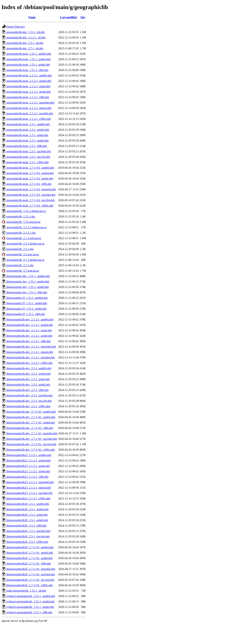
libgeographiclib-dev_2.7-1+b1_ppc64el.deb (31, 438)
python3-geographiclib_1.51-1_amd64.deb (30, 596)
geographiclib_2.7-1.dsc (20, 265)
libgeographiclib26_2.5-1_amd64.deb (27, 503)
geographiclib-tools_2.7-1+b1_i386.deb (28, 183)
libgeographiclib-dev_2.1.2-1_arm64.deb (29, 324)
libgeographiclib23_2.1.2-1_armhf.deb (28, 471)
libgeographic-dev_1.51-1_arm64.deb (27, 281)
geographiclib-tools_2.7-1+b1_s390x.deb (29, 205)
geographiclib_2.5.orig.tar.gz (22, 254)
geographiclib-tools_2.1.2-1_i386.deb (27, 97)
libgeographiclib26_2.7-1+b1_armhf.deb (29, 558)
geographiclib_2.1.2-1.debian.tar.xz (26, 227)
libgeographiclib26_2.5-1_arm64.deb (27, 509)
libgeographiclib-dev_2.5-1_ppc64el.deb (29, 395)
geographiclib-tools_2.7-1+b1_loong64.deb (31, 189)
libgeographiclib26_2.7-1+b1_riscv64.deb (30, 579)
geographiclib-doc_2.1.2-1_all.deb (25, 37)
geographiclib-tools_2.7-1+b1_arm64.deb (30, 173)
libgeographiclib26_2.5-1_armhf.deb (27, 520)
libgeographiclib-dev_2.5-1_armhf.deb (28, 384)
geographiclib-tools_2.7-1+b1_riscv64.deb (30, 200)
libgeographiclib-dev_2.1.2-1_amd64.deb (29, 319)
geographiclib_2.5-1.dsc (20, 249)
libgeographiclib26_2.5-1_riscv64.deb (28, 536)
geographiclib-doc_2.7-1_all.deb (24, 48)
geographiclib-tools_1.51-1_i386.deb (27, 70)
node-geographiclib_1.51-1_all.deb (26, 590)
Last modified (68, 17)
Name (32, 17)
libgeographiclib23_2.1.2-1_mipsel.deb (28, 487)
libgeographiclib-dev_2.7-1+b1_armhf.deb (30, 422)
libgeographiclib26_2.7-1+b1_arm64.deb (29, 552)
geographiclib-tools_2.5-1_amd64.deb (28, 124)
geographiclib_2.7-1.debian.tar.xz (25, 259)
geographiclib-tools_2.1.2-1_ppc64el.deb (29, 113)
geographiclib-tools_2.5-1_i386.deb (26, 146)
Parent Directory (15, 26)
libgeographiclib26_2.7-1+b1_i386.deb (28, 563)
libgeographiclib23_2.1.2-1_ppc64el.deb (29, 493)
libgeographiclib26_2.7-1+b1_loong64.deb (30, 568)
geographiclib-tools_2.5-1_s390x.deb (27, 162)
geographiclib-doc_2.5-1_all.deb (24, 42)
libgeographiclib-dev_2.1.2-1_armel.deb (29, 330)
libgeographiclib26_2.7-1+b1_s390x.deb (29, 585)
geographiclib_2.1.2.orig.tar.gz (23, 238)
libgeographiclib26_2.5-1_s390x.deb (27, 541)
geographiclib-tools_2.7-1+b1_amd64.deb (30, 167)
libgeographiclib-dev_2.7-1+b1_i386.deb (29, 427)
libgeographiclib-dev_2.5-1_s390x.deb (28, 406)
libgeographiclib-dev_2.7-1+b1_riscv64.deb (31, 444)
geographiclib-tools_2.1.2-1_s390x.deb (28, 118)
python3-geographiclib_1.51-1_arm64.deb (30, 601)
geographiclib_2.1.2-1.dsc (21, 232)
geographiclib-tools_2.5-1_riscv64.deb (28, 156)
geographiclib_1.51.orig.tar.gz (23, 221)
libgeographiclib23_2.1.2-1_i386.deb (27, 476)
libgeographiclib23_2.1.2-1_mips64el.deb (30, 482)
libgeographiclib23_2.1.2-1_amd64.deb (28, 455)
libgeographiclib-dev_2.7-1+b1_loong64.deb (31, 433)
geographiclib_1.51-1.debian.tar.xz (26, 211)
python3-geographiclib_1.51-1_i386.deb (29, 612)
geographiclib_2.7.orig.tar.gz (22, 270)
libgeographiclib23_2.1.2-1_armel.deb (28, 465)
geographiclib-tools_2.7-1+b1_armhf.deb (29, 178)
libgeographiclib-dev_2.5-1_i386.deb (27, 390)
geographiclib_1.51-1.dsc (20, 216)
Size (82, 17)
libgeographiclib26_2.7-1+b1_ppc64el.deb (30, 574)
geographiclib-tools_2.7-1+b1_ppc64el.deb (30, 194)
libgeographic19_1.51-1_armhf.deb (26, 308)
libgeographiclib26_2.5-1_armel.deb (27, 514)
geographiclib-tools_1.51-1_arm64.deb (28, 59)
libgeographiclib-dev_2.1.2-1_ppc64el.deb (30, 357)
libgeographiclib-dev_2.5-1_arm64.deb (28, 373)
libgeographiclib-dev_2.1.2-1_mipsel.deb (29, 352)
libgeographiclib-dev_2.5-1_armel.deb (28, 379)
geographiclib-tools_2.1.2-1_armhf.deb (28, 91)
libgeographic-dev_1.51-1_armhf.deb (27, 287)
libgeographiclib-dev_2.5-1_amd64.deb (28, 368)
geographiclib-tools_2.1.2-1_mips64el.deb (30, 102)
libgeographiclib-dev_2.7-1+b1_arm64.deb (30, 417)
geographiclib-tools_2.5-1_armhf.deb (27, 140)
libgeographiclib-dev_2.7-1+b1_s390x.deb (30, 449)
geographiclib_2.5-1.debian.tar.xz (25, 243)
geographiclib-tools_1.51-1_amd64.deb (28, 53)
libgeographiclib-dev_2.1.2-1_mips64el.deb (31, 346)
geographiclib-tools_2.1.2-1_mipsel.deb (28, 108)
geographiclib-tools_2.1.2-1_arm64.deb (28, 80)
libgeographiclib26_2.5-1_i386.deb (26, 525)
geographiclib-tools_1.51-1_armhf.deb (28, 64)
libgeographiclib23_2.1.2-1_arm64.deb (28, 460)
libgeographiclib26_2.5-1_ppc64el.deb (28, 531)
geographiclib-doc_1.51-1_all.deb (25, 32)
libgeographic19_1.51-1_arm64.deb (26, 303)
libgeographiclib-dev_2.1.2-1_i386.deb (28, 341)
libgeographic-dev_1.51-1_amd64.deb (28, 276)
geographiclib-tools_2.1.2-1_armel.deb (28, 86)
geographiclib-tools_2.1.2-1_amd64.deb (29, 75)
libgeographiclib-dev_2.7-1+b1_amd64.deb (31, 411)
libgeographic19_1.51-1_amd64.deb (27, 297)
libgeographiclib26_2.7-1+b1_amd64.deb (30, 547)
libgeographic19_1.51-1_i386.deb (25, 314)
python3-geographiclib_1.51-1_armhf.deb (30, 606)
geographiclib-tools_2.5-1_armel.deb (27, 135)
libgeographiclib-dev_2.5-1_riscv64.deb (29, 400)
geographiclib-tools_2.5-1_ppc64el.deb (28, 151)
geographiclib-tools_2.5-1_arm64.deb (27, 129)
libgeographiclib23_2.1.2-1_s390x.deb (28, 498)
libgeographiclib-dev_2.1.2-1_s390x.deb (29, 362)
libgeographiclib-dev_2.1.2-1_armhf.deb (29, 335)
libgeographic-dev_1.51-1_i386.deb (26, 292)
